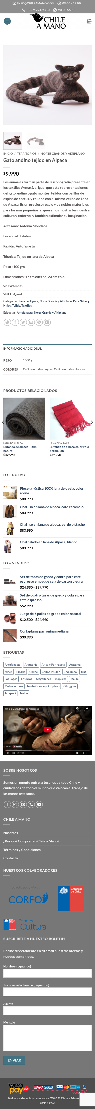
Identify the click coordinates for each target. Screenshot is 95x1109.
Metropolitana (14, 686)
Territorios (26, 153)
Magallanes (43, 679)
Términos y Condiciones (22, 849)
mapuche (60, 679)
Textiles (26, 305)
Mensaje (9, 1022)
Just (83, 672)
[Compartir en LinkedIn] (47, 322)
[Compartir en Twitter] (23, 322)
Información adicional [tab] (22, 348)
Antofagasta (25, 312)
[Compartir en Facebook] (15, 322)
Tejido (16, 305)
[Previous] (11, 85)
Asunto (8, 1003)
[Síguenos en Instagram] (15, 804)
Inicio (8, 153)
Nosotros (10, 833)
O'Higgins (69, 686)
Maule (74, 679)
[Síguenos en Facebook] (7, 804)
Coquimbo (70, 672)
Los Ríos (26, 679)
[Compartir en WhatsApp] (7, 322)
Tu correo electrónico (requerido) (26, 985)
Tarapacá (10, 693)
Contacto (10, 858)
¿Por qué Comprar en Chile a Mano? (31, 841)
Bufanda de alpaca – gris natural (19, 449)
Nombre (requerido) (17, 966)
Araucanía (31, 664)
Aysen (8, 672)
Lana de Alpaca (28, 301)
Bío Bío (20, 672)
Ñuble (24, 693)
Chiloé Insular (51, 672)
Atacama (75, 664)
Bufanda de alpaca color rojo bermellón (69, 449)
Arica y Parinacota (53, 664)
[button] (7, 21)
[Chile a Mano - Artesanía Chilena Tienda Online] (47, 21)
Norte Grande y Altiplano (63, 153)
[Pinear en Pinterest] (39, 322)
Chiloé (33, 672)
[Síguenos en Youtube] (39, 804)
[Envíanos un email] (23, 804)
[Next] (84, 85)
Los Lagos (11, 679)
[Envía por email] (31, 322)
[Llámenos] (31, 804)
